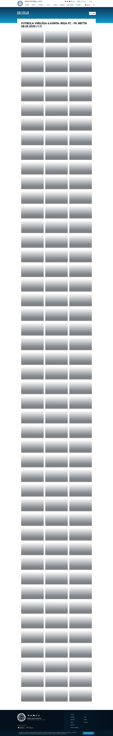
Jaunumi (27, 5)
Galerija (85, 714)
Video (85, 717)
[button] (93, 5)
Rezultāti (72, 717)
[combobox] (91, 1)
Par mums (78, 5)
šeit (66, 733)
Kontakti (85, 722)
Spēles (33, 5)
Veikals (88, 5)
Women (55, 5)
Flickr (93, 13)
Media (48, 5)
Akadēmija (62, 5)
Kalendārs (73, 719)
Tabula (72, 722)
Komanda (41, 5)
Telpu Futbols (70, 5)
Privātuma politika (74, 727)
